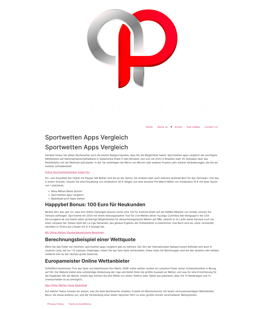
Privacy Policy (55, 303)
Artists (178, 126)
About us (162, 126)
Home (149, 126)
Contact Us (211, 126)
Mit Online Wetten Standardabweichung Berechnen (74, 232)
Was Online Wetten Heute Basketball (66, 285)
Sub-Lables (193, 126)
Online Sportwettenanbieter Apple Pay (67, 172)
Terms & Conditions (79, 303)
